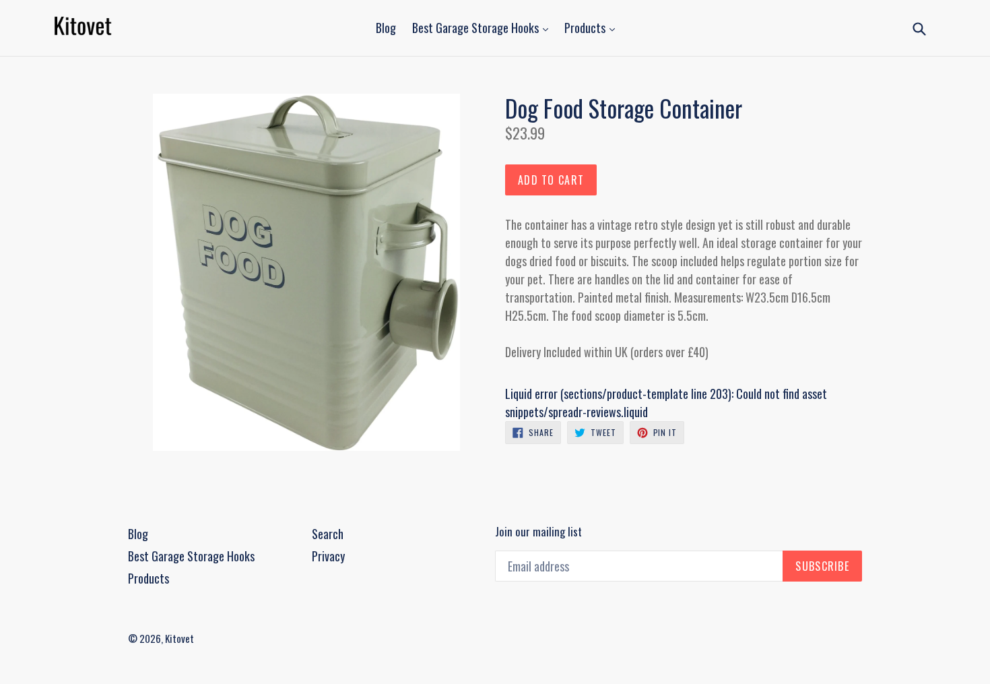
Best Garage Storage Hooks (476, 27)
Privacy (328, 556)
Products (586, 27)
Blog (386, 27)
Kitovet (179, 638)
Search (327, 533)
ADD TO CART (551, 180)
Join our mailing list (538, 531)
